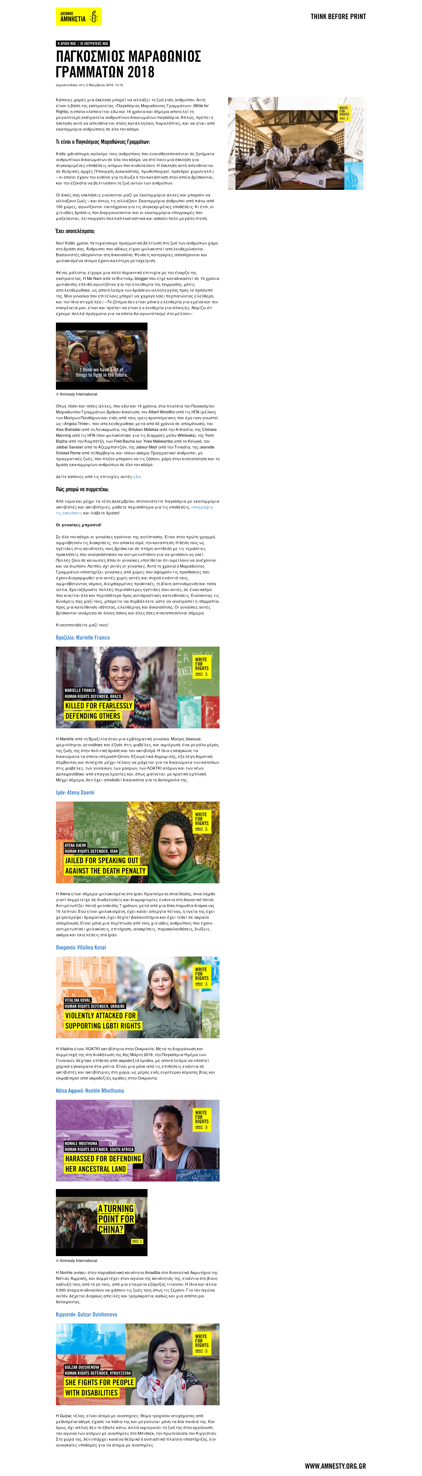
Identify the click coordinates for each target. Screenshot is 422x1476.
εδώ (137, 476)
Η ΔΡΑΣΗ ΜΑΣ (67, 43)
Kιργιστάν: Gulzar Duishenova (86, 1314)
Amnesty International (79, 17)
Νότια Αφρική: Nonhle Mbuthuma (90, 1090)
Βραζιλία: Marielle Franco (83, 637)
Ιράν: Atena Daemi (75, 792)
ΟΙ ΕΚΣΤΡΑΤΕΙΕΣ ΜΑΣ (94, 43)
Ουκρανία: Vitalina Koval (81, 947)
